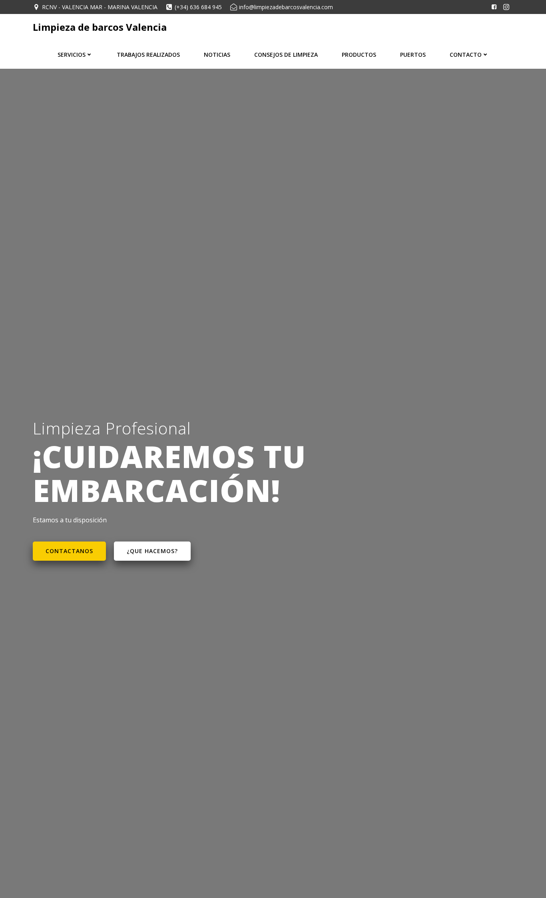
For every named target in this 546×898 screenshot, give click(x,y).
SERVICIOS (72, 54)
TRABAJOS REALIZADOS (148, 54)
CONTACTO (466, 54)
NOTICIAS (217, 54)
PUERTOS (413, 54)
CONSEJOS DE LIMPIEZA (286, 54)
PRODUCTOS (359, 54)
